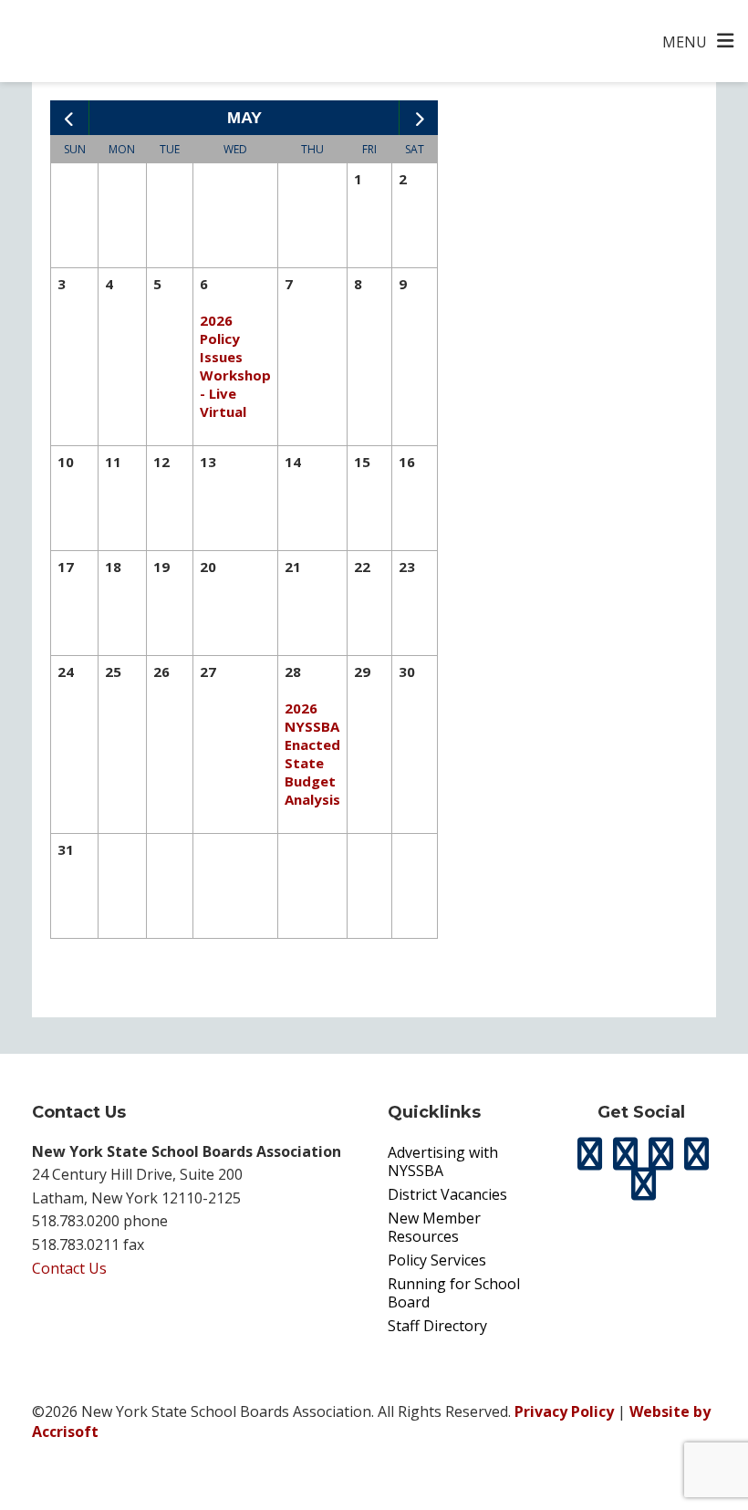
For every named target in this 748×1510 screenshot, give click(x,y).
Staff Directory (437, 1326)
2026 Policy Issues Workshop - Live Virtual (235, 366)
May (244, 118)
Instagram (661, 1154)
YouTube (643, 1184)
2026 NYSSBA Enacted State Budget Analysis (312, 753)
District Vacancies (447, 1194)
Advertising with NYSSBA (443, 1161)
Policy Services (437, 1260)
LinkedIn (697, 1154)
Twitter (590, 1154)
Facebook (625, 1154)
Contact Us (69, 1268)
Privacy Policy (564, 1411)
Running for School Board (454, 1293)
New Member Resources (434, 1227)
